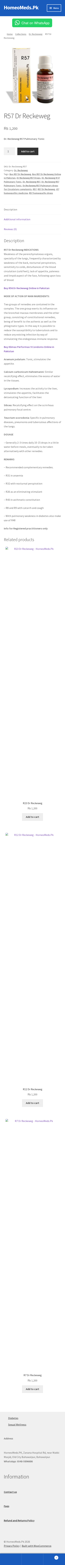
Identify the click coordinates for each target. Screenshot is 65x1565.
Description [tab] (10, 209)
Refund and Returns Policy (19, 1520)
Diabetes (13, 1418)
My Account (11, 1559)
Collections (20, 34)
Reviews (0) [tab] (10, 229)
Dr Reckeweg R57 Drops (28, 177)
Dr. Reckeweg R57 (31, 181)
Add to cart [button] (32, 816)
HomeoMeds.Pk (21, 7)
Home (10, 34)
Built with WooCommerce (36, 1545)
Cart (50, 1556)
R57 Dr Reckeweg (46, 189)
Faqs (6, 1506)
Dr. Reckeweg (35, 34)
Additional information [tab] (17, 219)
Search (32, 1559)
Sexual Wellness (17, 1424)
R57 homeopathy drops (41, 193)
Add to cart (27, 151)
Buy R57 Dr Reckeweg (20, 174)
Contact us (10, 1492)
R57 (34, 189)
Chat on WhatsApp (36, 22)
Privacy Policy (12, 1545)
